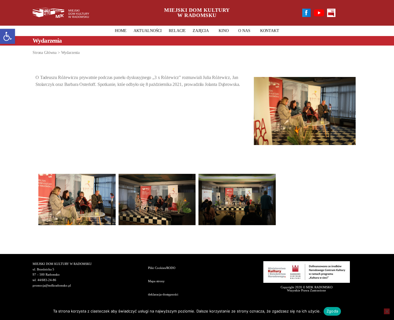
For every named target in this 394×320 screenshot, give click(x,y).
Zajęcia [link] (201, 31)
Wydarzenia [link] (70, 52)
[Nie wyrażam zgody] (387, 311)
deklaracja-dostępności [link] (163, 294)
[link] (7, 36)
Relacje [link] (177, 31)
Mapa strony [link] (156, 281)
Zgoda (332, 311)
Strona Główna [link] (45, 52)
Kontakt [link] (269, 31)
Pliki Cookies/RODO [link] (161, 268)
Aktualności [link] (148, 31)
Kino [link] (223, 31)
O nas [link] (244, 31)
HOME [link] (120, 31)
